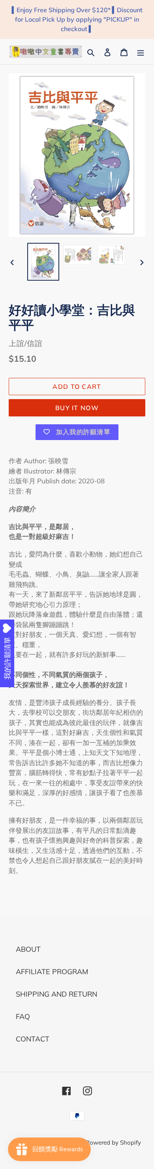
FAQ (23, 1016)
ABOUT (28, 949)
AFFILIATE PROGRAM (52, 971)
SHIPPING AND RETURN (56, 994)
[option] (43, 262)
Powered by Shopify (113, 1142)
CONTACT (32, 1038)
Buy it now (77, 408)
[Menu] (140, 51)
